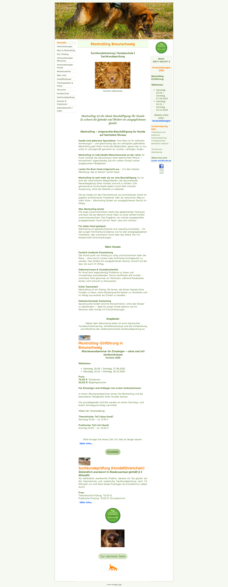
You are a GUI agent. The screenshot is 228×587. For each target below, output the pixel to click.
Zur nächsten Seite (113, 556)
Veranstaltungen (64, 46)
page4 (115, 584)
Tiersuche (61, 89)
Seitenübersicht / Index (65, 109)
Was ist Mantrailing (66, 50)
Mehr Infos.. (86, 443)
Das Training (63, 54)
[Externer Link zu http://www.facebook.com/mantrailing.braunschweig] (161, 167)
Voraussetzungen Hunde (65, 66)
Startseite (61, 42)
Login (119, 584)
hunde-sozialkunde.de (161, 160)
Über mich (61, 75)
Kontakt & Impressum (62, 102)
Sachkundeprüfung (66, 97)
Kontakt (113, 452)
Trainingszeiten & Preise (65, 84)
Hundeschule (63, 93)
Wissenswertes (64, 71)
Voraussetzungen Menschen (65, 59)
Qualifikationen (64, 79)
